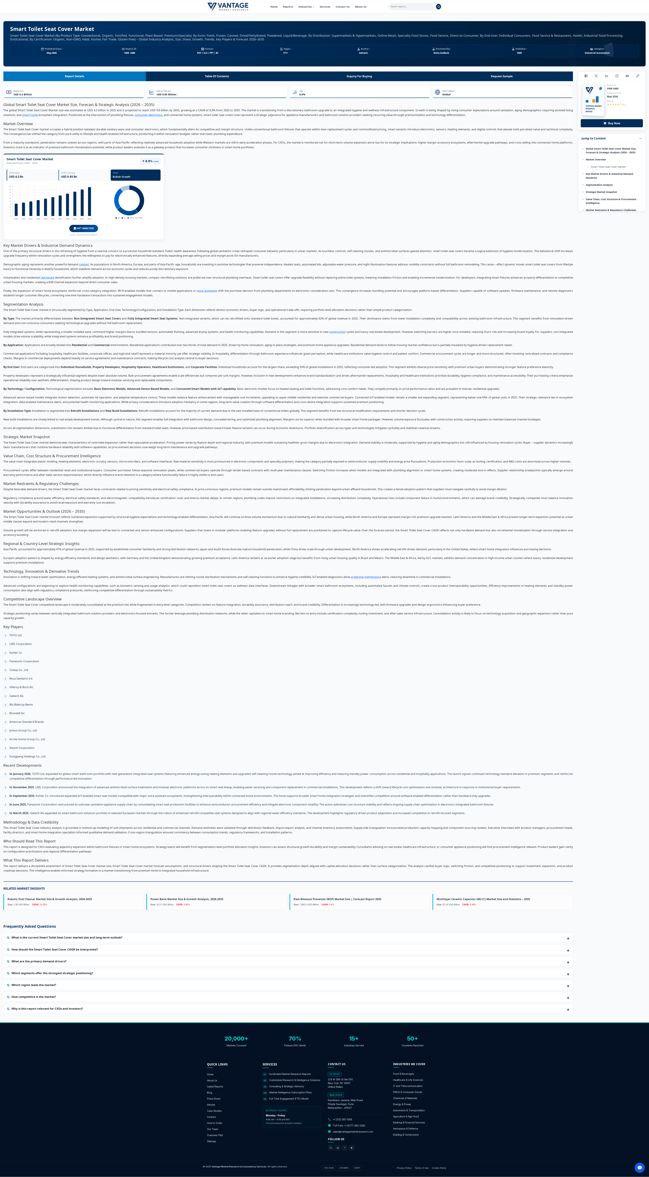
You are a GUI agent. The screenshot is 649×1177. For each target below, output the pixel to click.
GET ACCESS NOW (340, 612)
